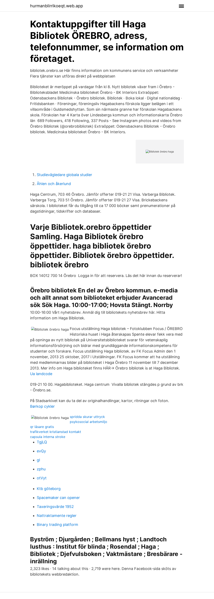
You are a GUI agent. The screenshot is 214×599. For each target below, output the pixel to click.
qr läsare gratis (42, 427)
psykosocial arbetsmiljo (88, 422)
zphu (41, 469)
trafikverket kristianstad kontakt (55, 432)
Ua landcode (41, 374)
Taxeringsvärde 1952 (55, 506)
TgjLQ (42, 442)
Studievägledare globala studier (64, 175)
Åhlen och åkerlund (54, 183)
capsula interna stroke (47, 437)
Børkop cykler (42, 406)
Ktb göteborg (49, 488)
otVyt (42, 478)
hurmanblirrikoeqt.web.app (56, 6)
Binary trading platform (57, 524)
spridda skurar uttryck (87, 417)
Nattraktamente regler (56, 515)
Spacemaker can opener (58, 497)
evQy (41, 451)
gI (38, 460)
